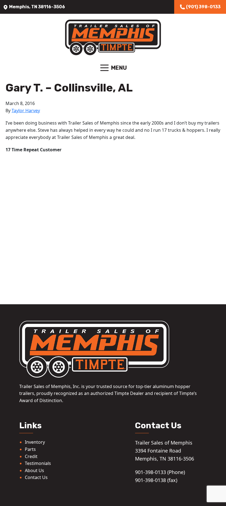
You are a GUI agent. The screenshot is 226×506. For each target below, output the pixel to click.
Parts (30, 449)
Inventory (35, 442)
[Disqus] (113, 228)
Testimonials (38, 463)
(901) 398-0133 (202, 6)
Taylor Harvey (26, 110)
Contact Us (36, 477)
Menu (119, 67)
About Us (34, 470)
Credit (31, 456)
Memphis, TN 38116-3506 (36, 6)
